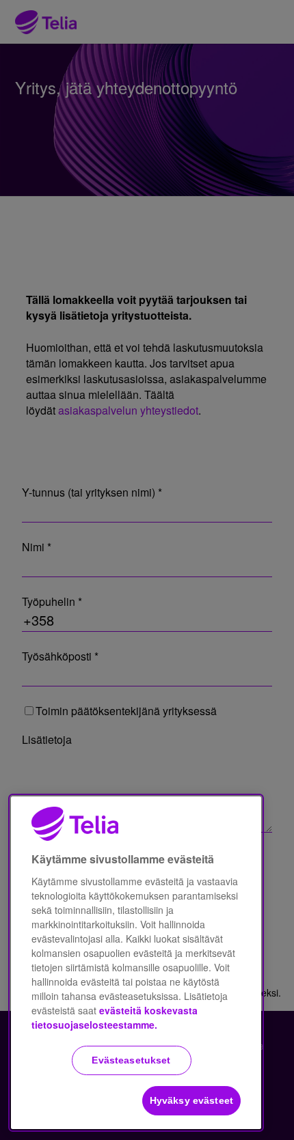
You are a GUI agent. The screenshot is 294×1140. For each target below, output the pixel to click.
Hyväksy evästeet (191, 1100)
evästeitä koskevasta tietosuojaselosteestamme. (114, 1017)
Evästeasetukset (131, 1060)
